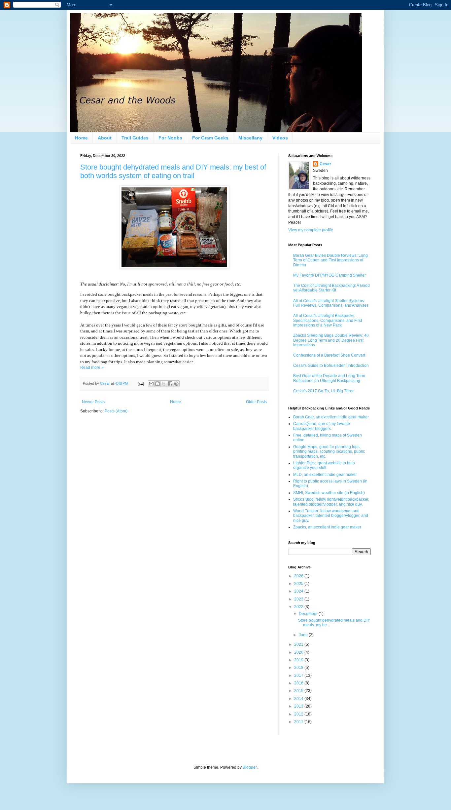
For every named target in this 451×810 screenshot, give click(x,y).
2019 (299, 660)
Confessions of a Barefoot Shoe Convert (329, 355)
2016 (299, 683)
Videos (280, 137)
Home (81, 137)
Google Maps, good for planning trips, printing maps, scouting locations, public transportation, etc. (329, 451)
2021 (299, 644)
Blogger (250, 767)
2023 (299, 599)
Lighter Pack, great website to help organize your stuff (324, 465)
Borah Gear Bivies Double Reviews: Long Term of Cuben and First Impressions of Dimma (330, 260)
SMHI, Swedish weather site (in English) (329, 492)
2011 (299, 721)
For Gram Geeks (210, 137)
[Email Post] (140, 383)
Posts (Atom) (116, 411)
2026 (299, 576)
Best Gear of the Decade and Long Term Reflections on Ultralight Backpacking (329, 378)
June (304, 635)
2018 (299, 667)
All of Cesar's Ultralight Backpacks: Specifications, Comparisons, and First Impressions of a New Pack (327, 320)
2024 (299, 591)
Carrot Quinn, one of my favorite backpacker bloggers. (321, 426)
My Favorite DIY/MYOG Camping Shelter (329, 275)
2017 (299, 675)
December (309, 613)
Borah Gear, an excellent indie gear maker (331, 417)
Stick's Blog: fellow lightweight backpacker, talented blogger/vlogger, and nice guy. (331, 501)
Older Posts (256, 402)
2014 (299, 698)
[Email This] (151, 383)
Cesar (325, 164)
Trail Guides (135, 137)
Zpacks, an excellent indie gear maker (327, 527)
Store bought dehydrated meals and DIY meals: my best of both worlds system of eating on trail (173, 171)
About (105, 137)
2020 (299, 652)
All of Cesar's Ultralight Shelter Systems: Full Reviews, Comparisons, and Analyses (330, 303)
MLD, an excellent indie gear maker (325, 474)
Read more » (92, 367)
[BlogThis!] (157, 383)
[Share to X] (163, 383)
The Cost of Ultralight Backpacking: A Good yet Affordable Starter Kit (331, 287)
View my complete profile (310, 230)
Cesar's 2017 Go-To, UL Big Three (324, 391)
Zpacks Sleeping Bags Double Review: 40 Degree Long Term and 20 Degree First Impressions (331, 340)
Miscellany (250, 137)
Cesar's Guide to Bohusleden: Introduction (331, 365)
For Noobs (170, 137)
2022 (299, 606)
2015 (299, 690)
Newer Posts (93, 402)
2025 (299, 583)
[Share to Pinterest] (176, 383)
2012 (299, 714)
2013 (299, 706)
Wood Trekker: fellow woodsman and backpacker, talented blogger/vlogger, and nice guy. (330, 516)
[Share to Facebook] (170, 383)
